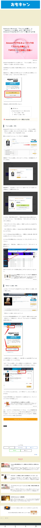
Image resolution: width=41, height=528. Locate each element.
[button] (26, 450)
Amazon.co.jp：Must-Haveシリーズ (20, 419)
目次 (14, 108)
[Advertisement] (20, 17)
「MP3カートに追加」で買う (19, 114)
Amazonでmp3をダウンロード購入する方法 (21, 110)
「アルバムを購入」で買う (18, 112)
